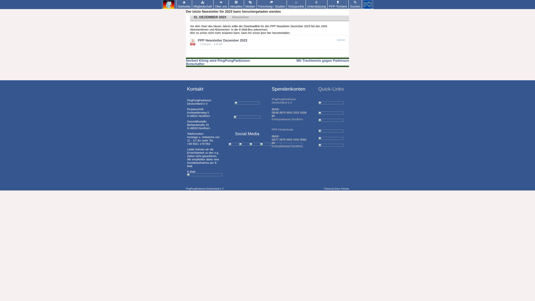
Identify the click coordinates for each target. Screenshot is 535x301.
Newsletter (240, 17)
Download (341, 40)
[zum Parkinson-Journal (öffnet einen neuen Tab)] (368, 4)
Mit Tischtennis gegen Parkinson (322, 60)
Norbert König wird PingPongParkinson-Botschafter (218, 62)
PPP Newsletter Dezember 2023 (222, 40)
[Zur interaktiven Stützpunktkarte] (168, 4)
